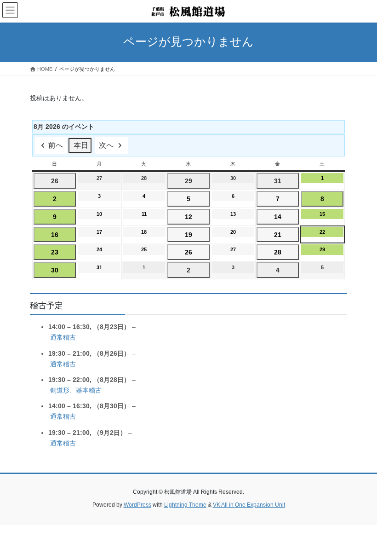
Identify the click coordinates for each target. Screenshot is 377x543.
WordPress (137, 505)
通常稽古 (63, 337)
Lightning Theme (185, 505)
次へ (106, 145)
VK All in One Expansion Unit (249, 505)
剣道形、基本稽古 (76, 390)
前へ (55, 145)
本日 (81, 145)
